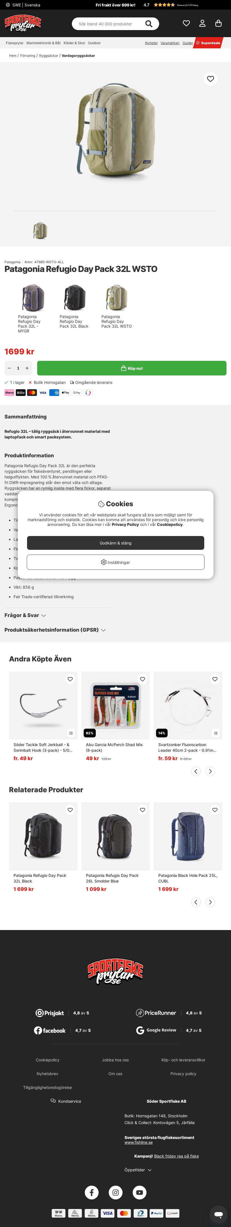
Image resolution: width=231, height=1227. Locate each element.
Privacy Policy (125, 524)
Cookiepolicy (170, 524)
